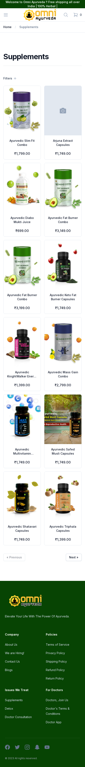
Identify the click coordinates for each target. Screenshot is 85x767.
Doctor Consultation (18, 717)
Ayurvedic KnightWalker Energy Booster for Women (22, 376)
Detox (9, 708)
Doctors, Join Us (57, 700)
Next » (73, 557)
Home (7, 27)
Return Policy (55, 678)
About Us (11, 644)
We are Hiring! (14, 653)
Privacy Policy (55, 653)
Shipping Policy (56, 661)
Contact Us (12, 661)
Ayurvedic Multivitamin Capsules (22, 453)
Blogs (9, 670)
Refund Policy (55, 670)
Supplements (28, 27)
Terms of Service (57, 644)
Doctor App (53, 722)
